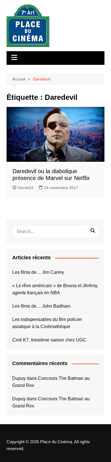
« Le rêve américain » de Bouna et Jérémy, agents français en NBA (55, 289)
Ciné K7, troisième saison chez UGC (49, 339)
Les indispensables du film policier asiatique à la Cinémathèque (47, 323)
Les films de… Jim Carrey (38, 272)
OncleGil (25, 187)
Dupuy (19, 378)
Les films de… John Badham (41, 306)
